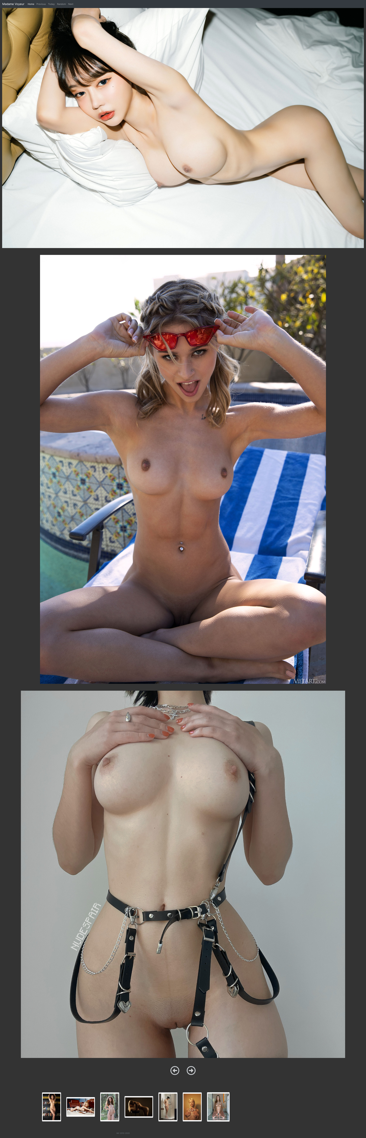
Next (70, 4)
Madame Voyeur (13, 4)
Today (51, 4)
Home (31, 3)
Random (61, 4)
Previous (41, 4)
